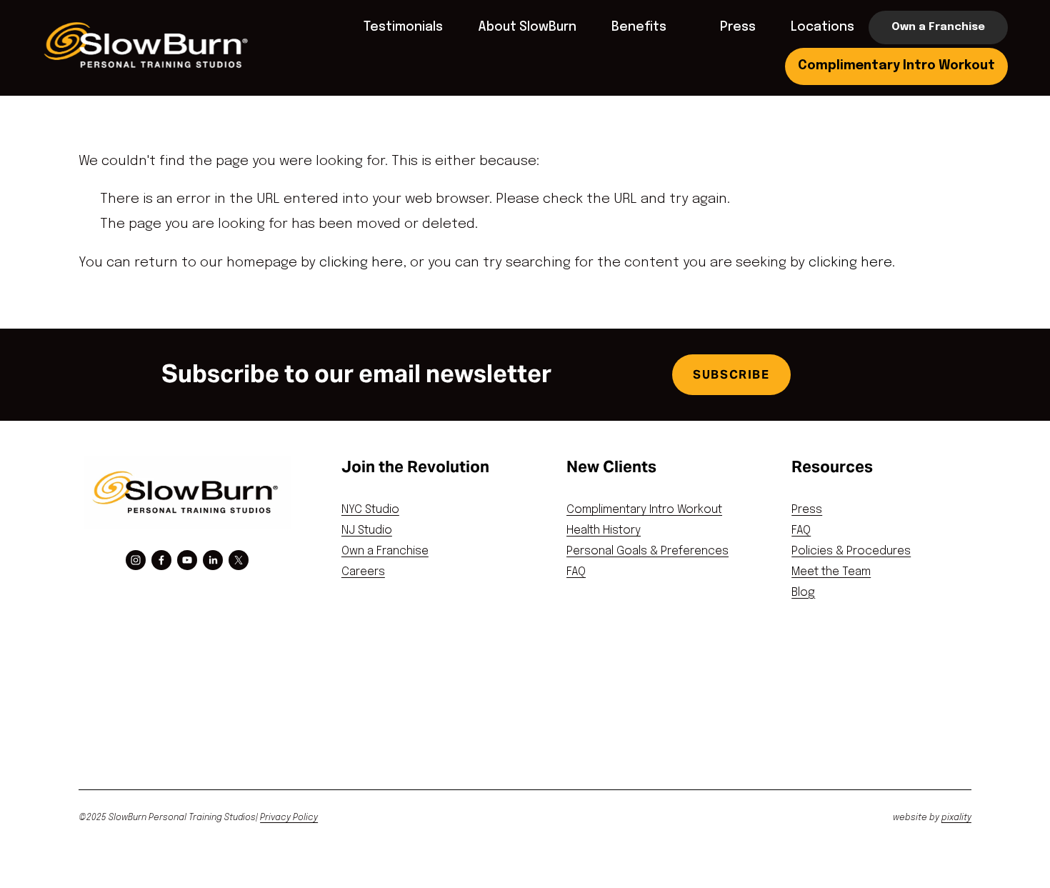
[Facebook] (161, 560)
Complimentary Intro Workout (896, 65)
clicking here (361, 263)
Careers (363, 572)
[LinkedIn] (213, 560)
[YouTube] (187, 560)
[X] (239, 560)
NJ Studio (366, 530)
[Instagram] (136, 560)
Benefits (638, 27)
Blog (803, 593)
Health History (603, 530)
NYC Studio (370, 510)
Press (738, 27)
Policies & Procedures (851, 551)
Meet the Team (831, 572)
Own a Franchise (938, 27)
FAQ (576, 572)
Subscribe (731, 374)
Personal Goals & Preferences (647, 551)
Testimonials (403, 27)
